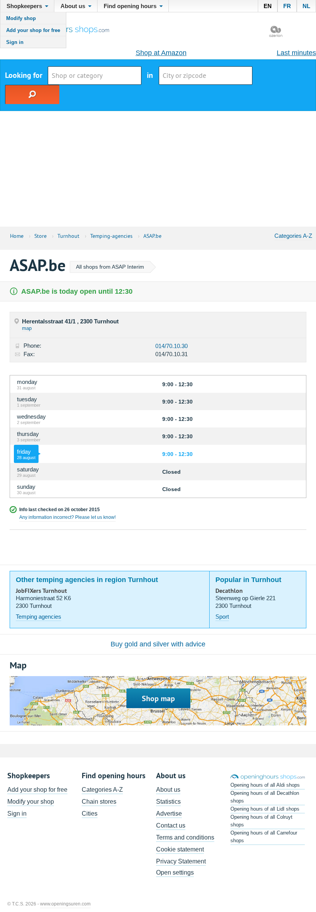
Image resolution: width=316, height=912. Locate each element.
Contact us (170, 825)
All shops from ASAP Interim (110, 267)
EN (268, 6)
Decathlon (229, 590)
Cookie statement (180, 849)
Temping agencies (38, 616)
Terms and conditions (185, 837)
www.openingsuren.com (65, 904)
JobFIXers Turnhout (41, 590)
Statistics (168, 801)
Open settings (175, 872)
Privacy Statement (181, 861)
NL (306, 6)
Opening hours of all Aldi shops (265, 785)
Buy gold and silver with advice (158, 644)
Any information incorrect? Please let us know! (67, 517)
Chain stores (99, 801)
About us (168, 789)
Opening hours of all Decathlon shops (264, 797)
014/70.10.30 (171, 346)
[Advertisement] (158, 169)
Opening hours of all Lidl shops (264, 809)
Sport (222, 616)
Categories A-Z (293, 235)
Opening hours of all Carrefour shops (263, 836)
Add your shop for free (33, 30)
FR (287, 6)
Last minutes (296, 53)
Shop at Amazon (161, 53)
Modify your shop (30, 801)
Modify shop (21, 18)
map (27, 328)
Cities (89, 813)
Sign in (15, 42)
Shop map (158, 698)
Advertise (169, 813)
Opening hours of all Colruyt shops (261, 821)
